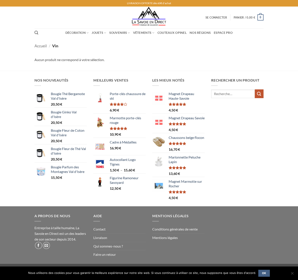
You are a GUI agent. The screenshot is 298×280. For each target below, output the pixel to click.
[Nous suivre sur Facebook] (38, 245)
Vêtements (142, 32)
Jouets (97, 32)
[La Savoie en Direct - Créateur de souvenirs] (149, 17)
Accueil (40, 45)
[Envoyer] (259, 93)
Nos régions (200, 32)
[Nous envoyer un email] (46, 245)
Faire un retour (104, 254)
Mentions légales (165, 238)
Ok (264, 273)
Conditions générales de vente (175, 229)
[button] (216, 17)
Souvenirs (118, 32)
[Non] (292, 274)
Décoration (75, 32)
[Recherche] (36, 32)
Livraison (100, 238)
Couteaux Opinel (172, 32)
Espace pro (223, 32)
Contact (99, 229)
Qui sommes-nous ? (108, 246)
